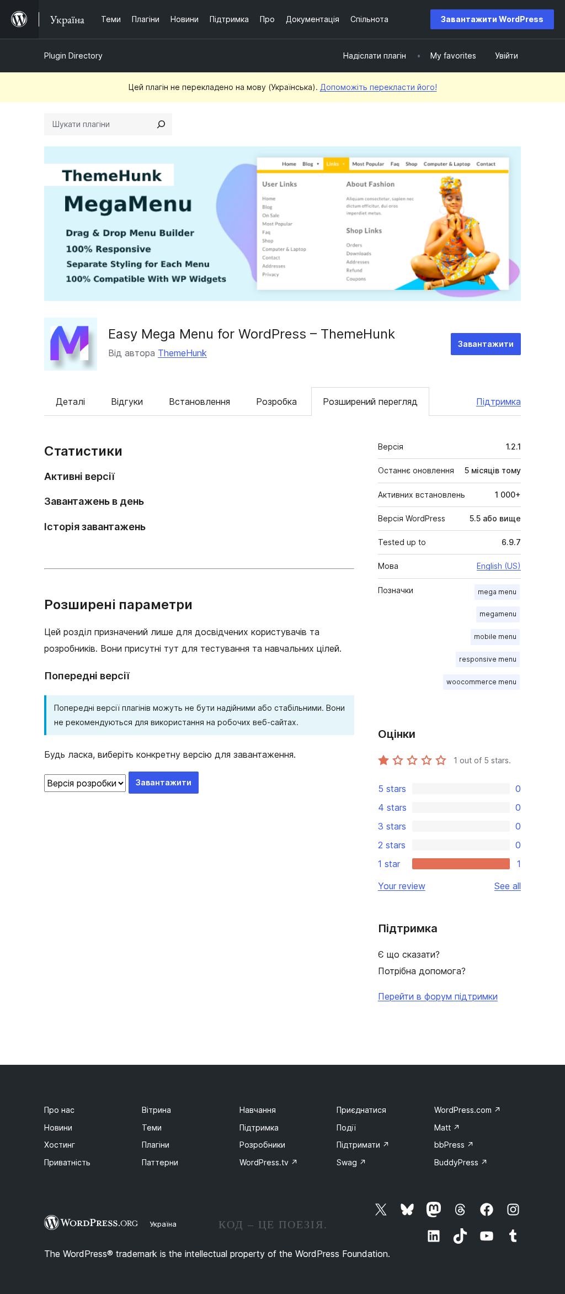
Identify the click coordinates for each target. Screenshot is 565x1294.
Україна (163, 1223)
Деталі (70, 401)
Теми (152, 1127)
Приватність (67, 1162)
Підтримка (498, 401)
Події (346, 1127)
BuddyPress (461, 1162)
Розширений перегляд (370, 401)
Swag (351, 1162)
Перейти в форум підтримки (438, 996)
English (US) (499, 566)
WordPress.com (467, 1110)
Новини (58, 1127)
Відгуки (127, 401)
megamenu (497, 614)
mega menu (497, 592)
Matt (447, 1127)
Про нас (59, 1110)
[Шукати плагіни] (161, 124)
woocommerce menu (481, 682)
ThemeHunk (182, 352)
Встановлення (199, 401)
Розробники (262, 1144)
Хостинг (59, 1144)
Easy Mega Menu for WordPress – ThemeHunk (251, 334)
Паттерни (160, 1162)
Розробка (276, 401)
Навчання (257, 1110)
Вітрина (156, 1110)
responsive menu (487, 659)
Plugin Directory (73, 55)
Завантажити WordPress (492, 19)
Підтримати (363, 1144)
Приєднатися (361, 1110)
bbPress (454, 1144)
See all (507, 885)
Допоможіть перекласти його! (378, 87)
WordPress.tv (268, 1162)
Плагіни (155, 1144)
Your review (401, 885)
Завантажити (486, 343)
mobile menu (495, 636)
